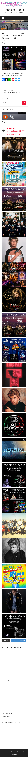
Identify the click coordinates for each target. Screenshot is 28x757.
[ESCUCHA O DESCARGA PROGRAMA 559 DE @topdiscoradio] (14, 199)
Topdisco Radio (14, 9)
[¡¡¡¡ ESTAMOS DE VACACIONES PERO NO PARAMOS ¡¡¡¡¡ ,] (14, 149)
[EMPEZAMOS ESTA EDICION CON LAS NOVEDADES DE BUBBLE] (14, 601)
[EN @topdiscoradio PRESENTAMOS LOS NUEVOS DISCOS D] (14, 475)
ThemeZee (14, 754)
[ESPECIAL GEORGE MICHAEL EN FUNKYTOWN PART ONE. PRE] (14, 550)
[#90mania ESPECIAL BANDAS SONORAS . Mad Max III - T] (14, 224)
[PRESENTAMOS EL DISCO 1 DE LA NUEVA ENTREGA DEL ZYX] (14, 576)
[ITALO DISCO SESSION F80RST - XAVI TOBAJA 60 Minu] (14, 425)
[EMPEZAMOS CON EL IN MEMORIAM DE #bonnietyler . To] (14, 299)
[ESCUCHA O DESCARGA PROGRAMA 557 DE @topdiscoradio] (14, 500)
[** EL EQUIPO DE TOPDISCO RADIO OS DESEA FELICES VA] (14, 174)
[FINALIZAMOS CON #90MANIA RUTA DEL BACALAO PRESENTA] (14, 525)
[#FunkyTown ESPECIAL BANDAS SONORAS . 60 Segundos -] (14, 249)
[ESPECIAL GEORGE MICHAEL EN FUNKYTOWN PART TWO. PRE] (14, 400)
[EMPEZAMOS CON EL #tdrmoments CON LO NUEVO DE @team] (14, 450)
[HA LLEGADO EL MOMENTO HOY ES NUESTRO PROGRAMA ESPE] (14, 325)
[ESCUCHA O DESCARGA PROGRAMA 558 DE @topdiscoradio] (14, 350)
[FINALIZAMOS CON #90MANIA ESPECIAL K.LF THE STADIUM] (14, 375)
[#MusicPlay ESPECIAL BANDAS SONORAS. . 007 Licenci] (14, 274)
